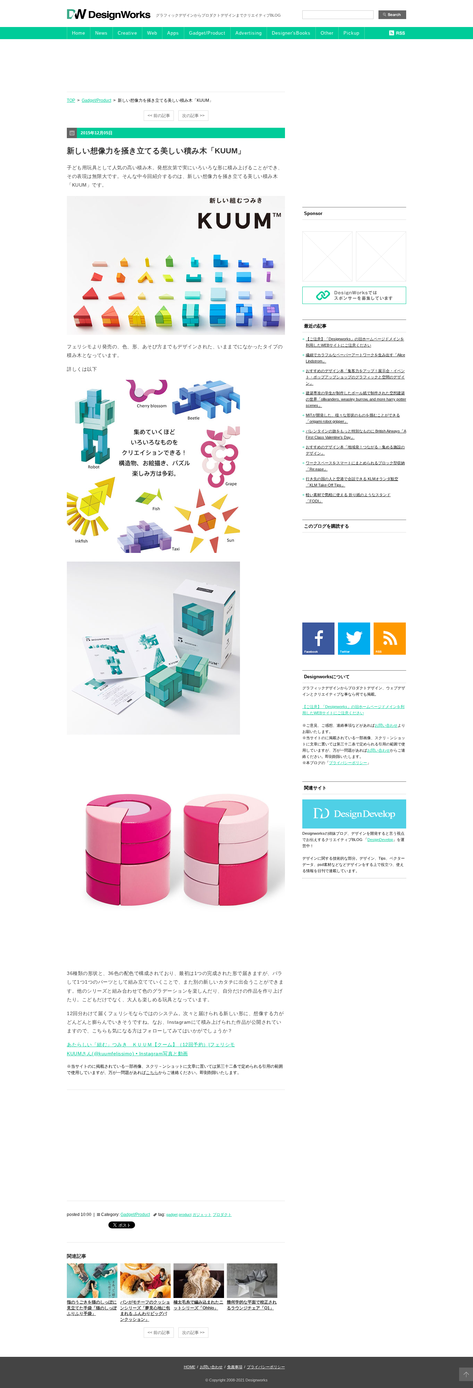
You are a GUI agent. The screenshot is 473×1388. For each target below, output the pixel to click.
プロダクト (222, 1214)
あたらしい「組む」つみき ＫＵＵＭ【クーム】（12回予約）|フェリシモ (151, 1044)
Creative (127, 33)
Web (152, 33)
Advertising (248, 33)
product (185, 1214)
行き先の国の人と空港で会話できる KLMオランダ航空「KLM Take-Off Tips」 (352, 482)
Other (327, 33)
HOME (189, 1367)
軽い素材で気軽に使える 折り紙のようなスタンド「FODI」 (348, 498)
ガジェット (202, 1214)
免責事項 (234, 1367)
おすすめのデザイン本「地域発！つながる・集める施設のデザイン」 (355, 450)
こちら (152, 1072)
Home (78, 33)
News (101, 33)
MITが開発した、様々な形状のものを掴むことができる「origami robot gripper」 (353, 418)
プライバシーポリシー (348, 763)
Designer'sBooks (291, 33)
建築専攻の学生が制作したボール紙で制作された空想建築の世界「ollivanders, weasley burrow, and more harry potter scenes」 (356, 399)
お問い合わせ (386, 725)
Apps (173, 33)
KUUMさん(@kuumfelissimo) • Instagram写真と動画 (127, 1053)
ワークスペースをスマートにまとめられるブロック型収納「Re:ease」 (355, 466)
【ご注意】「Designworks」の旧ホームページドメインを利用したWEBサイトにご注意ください (355, 342)
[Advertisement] (236, 65)
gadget (172, 1214)
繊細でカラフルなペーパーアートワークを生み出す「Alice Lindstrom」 (355, 358)
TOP (71, 100)
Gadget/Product (207, 33)
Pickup (351, 33)
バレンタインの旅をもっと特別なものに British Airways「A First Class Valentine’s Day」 (356, 434)
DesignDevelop (380, 840)
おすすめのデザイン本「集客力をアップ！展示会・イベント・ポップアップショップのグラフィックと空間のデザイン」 (355, 377)
